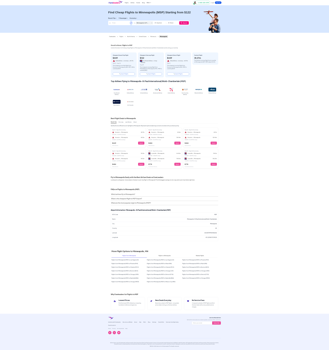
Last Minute (128, 122)
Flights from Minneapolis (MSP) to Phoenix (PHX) (195, 260)
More (148, 2)
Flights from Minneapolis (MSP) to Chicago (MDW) (196, 278)
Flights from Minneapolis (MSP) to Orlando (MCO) (125, 267)
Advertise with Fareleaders (114, 322)
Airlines (132, 2)
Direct (135, 122)
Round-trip (114, 122)
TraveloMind (161, 322)
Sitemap (154, 322)
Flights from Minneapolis (129, 255)
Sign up (218, 2)
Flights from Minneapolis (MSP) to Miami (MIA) (159, 263)
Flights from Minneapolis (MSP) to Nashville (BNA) (124, 278)
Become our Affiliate (127, 322)
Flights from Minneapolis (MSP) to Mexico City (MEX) (161, 281)
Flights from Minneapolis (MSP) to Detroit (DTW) (160, 274)
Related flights (200, 255)
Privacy (114, 328)
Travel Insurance (112, 325)
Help (140, 322)
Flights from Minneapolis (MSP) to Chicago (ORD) (195, 271)
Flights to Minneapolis (165, 255)
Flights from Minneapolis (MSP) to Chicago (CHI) (160, 271)
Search (185, 23)
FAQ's (144, 322)
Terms (109, 328)
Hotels (138, 2)
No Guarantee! (120, 328)
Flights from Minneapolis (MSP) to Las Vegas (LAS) (125, 260)
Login (212, 2)
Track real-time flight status (172, 322)
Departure (159, 23)
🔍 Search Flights (123, 74)
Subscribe (217, 323)
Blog (143, 2)
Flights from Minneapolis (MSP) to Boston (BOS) (195, 267)
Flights (127, 2)
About (135, 322)
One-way (120, 122)
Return (171, 23)
